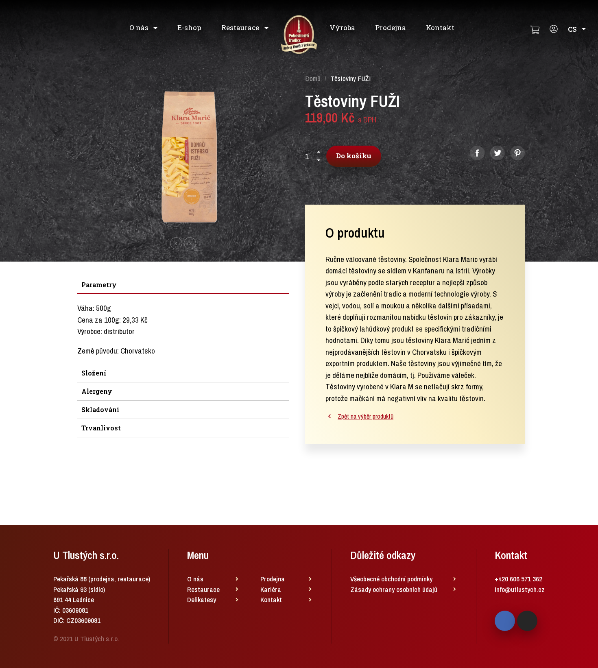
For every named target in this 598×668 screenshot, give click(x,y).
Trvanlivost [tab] (101, 428)
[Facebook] (505, 621)
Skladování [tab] (100, 409)
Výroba (342, 27)
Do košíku (353, 155)
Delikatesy (201, 599)
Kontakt (440, 27)
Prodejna (390, 27)
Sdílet (477, 153)
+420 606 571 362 (518, 578)
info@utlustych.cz (520, 589)
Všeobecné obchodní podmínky (391, 578)
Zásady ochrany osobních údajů (393, 589)
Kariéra (270, 589)
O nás (139, 27)
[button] (176, 243)
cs (572, 29)
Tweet (497, 153)
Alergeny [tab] (96, 391)
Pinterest (517, 153)
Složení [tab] (93, 373)
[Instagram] (527, 621)
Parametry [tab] (99, 284)
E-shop (189, 27)
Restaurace (241, 27)
